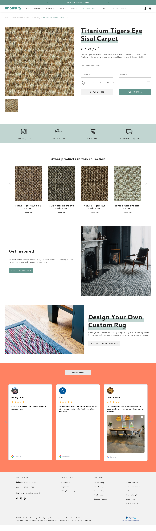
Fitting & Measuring (68, 491)
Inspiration (65, 487)
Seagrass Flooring (100, 499)
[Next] (146, 184)
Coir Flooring (98, 487)
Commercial (65, 483)
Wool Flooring (99, 483)
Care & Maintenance (133, 487)
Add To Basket (135, 92)
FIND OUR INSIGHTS (21, 270)
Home (7, 18)
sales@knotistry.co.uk (28, 493)
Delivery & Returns (132, 483)
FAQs (127, 491)
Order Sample (97, 92)
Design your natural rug (104, 343)
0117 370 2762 (26, 482)
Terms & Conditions (132, 503)
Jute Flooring (98, 495)
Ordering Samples (132, 495)
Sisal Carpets (33, 18)
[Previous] (10, 184)
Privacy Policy (130, 499)
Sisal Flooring (18, 18)
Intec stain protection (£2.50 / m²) (100, 83)
